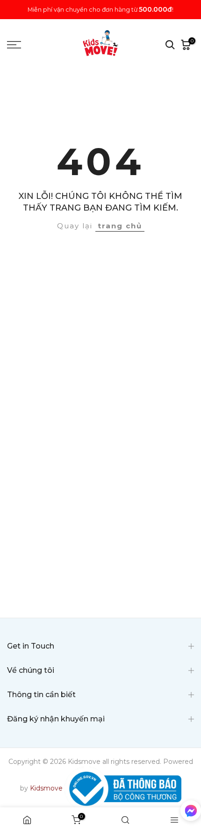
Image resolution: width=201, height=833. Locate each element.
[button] (190, 812)
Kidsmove (46, 788)
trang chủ (120, 225)
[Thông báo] (100, 9)
